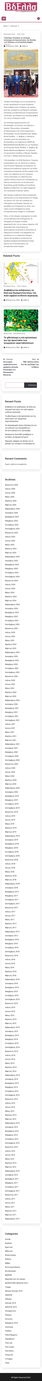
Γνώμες (8, 1287)
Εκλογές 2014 (10, 1303)
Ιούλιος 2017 (10, 912)
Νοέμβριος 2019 (11, 800)
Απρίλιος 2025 (10, 549)
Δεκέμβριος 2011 (12, 1179)
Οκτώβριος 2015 (11, 995)
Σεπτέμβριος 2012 (12, 1143)
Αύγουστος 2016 (11, 956)
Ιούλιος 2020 (10, 768)
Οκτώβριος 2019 (11, 804)
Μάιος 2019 (9, 824)
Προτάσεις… (10, 1351)
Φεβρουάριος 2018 (12, 884)
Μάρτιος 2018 (10, 880)
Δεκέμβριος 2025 (12, 517)
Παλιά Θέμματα (11, 1335)
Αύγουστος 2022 (11, 676)
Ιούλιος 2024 (10, 585)
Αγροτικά (8, 333)
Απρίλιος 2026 (10, 501)
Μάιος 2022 (9, 688)
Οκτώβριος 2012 (11, 1139)
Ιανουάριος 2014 (11, 1079)
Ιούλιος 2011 (10, 1199)
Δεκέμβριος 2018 (12, 844)
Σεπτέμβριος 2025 (12, 529)
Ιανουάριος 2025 (11, 561)
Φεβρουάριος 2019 (12, 836)
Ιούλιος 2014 (10, 1055)
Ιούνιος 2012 (10, 1155)
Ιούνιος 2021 (10, 728)
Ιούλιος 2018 (10, 864)
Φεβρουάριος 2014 (12, 1075)
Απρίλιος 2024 (10, 597)
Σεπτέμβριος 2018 (12, 856)
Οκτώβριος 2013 (11, 1091)
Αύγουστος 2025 (11, 533)
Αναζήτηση (32, 385)
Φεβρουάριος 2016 (12, 979)
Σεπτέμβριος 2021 (12, 720)
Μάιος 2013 (9, 1111)
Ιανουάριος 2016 (11, 983)
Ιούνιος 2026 (10, 493)
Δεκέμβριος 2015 (12, 987)
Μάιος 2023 (9, 640)
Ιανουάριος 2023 (11, 656)
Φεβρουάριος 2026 (12, 509)
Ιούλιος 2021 (10, 724)
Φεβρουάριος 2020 (12, 788)
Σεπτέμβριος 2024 (12, 577)
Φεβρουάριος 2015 (12, 1027)
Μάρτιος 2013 (10, 1119)
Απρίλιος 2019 (10, 828)
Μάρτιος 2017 (10, 928)
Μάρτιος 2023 (10, 648)
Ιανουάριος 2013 (11, 1127)
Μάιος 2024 (9, 593)
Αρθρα (7, 1263)
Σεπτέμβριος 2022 (12, 672)
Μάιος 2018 (9, 872)
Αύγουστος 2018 (11, 860)
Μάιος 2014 (9, 1063)
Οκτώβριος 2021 (11, 716)
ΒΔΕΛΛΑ (8, 1275)
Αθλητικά (8, 1251)
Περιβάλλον (10, 1339)
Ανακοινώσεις (10, 1255)
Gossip (7, 1239)
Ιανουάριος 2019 (11, 840)
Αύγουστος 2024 (11, 581)
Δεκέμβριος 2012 (12, 1131)
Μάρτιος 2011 (10, 1215)
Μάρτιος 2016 (10, 976)
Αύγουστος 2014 (11, 1051)
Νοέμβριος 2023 (11, 616)
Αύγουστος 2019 (11, 812)
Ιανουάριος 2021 (11, 748)
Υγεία (7, 1363)
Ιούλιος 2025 (10, 537)
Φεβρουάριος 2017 (12, 932)
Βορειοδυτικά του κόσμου (15, 1279)
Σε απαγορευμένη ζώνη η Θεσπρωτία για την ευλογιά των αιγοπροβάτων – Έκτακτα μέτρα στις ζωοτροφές (20, 428)
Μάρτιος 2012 (10, 1167)
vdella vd (25, 46)
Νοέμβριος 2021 (11, 712)
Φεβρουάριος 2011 (12, 1219)
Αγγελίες (8, 1243)
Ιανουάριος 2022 (11, 704)
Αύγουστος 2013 (11, 1099)
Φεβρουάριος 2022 (12, 700)
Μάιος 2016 (9, 967)
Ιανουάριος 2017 (11, 936)
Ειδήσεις (8, 1299)
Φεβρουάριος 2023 (12, 652)
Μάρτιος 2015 (10, 1023)
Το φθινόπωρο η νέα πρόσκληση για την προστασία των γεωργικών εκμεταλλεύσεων (20, 340)
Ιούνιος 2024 (10, 589)
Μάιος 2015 (9, 1015)
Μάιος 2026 (9, 497)
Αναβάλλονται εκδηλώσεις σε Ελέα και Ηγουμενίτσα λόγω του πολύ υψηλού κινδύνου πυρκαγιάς (21, 293)
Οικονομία (9, 1327)
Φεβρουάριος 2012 (12, 1171)
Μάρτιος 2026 (10, 505)
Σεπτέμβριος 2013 (12, 1095)
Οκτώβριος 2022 (11, 668)
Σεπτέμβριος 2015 (12, 999)
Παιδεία (8, 1331)
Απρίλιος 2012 (10, 1163)
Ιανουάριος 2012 (11, 1175)
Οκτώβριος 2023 (11, 620)
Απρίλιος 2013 (10, 1115)
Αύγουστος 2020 (11, 764)
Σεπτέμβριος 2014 (12, 1047)
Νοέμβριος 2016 (11, 944)
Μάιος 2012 (9, 1159)
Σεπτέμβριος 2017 (12, 904)
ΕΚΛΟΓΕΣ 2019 (11, 1307)
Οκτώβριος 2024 (11, 573)
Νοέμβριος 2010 (11, 1323)
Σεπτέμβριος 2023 (12, 624)
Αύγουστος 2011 (11, 1195)
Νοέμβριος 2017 (11, 896)
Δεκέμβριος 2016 (12, 940)
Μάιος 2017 (9, 920)
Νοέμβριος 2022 (11, 664)
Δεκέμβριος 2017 (12, 892)
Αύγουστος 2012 (11, 1147)
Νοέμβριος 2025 (11, 521)
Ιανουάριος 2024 (11, 608)
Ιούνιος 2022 (10, 684)
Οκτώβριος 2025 (11, 525)
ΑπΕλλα (8, 1259)
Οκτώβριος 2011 (11, 1187)
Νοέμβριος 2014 (11, 1039)
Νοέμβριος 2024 (11, 569)
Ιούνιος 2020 (10, 772)
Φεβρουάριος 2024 (12, 604)
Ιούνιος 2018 (10, 868)
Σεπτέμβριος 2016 (12, 952)
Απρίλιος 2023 (10, 644)
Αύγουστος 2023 (11, 628)
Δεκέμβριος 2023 (12, 612)
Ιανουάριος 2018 (11, 888)
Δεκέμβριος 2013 (12, 1083)
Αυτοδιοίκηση (10, 1271)
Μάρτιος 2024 (10, 601)
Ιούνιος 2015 (10, 1011)
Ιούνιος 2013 (10, 1107)
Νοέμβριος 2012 (11, 1135)
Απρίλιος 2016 (10, 971)
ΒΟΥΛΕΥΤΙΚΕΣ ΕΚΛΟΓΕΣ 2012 (16, 1283)
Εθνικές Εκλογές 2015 (14, 1291)
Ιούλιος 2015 (10, 1007)
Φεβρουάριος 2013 (12, 1123)
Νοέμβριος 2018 (11, 848)
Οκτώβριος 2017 (11, 900)
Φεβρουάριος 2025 (12, 557)
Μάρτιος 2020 (10, 784)
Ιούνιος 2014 (10, 1059)
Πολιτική (21, 34)
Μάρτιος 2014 (10, 1071)
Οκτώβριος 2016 (11, 948)
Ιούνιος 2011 (10, 1203)
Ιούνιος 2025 (10, 541)
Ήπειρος (8, 1315)
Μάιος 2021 (9, 732)
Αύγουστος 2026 (11, 485)
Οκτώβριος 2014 (11, 1043)
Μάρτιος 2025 (10, 553)
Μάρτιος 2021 (10, 740)
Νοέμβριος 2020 (11, 752)
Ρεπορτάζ (9, 1355)
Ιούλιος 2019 (10, 816)
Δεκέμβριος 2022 (12, 660)
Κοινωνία (8, 1319)
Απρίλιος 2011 (10, 1211)
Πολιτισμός (22, 286)
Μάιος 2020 (9, 776)
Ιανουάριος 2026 (11, 513)
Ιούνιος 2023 (10, 636)
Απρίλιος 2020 (10, 780)
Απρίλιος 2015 (10, 1019)
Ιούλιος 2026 (10, 489)
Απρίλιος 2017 (10, 924)
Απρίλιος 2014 (10, 1067)
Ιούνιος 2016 (10, 963)
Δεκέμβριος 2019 (12, 796)
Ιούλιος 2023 (10, 632)
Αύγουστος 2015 (11, 1003)
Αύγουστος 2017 (11, 908)
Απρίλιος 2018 (10, 876)
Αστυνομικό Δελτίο (12, 1267)
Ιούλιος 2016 (10, 959)
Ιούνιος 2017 (10, 916)
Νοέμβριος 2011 (11, 1183)
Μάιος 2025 (9, 545)
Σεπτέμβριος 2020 (12, 760)
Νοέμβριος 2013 (11, 1087)
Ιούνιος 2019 (10, 820)
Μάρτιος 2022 (10, 696)
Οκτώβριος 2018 (11, 852)
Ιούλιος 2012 (10, 1151)
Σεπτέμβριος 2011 (12, 1191)
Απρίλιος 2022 (10, 692)
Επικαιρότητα (9, 34)
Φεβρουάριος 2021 (12, 744)
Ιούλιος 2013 (10, 1103)
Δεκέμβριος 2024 (12, 565)
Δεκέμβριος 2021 (12, 708)
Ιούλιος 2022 (10, 680)
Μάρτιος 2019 (10, 832)
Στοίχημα (8, 1359)
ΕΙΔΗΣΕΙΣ (8, 1295)
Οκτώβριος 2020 (11, 756)
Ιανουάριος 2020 (11, 792)
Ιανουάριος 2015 (11, 1031)
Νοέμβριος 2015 (11, 991)
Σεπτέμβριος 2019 (12, 808)
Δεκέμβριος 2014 (12, 1035)
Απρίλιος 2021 (10, 736)
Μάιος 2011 (9, 1207)
